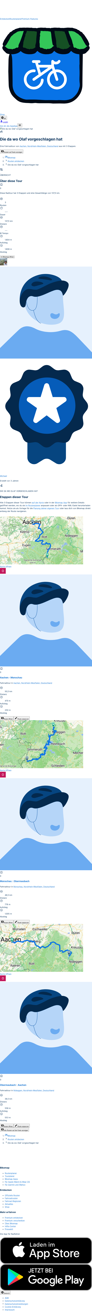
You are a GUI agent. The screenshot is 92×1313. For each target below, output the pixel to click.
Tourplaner (9, 1176)
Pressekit (9, 1229)
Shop (7, 1207)
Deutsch (7, 1293)
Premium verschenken (15, 1220)
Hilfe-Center (10, 1226)
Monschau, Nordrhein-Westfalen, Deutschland (34, 886)
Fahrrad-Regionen (13, 1201)
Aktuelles (9, 1204)
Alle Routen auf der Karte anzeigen (16, 1130)
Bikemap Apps (11, 1179)
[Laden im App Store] (46, 1250)
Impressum (10, 1309)
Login (5, 122)
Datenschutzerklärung (15, 1301)
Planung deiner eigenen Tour (46, 508)
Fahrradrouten (11, 1198)
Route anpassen (23, 719)
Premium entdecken (14, 1217)
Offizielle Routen (12, 1195)
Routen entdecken (16, 161)
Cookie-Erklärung (13, 1307)
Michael (3, 476)
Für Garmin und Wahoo (15, 1184)
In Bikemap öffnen (7, 257)
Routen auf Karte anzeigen (13, 152)
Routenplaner (16, 19)
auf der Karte (38, 502)
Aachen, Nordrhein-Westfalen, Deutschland (39, 146)
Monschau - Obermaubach (14, 881)
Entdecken (5, 19)
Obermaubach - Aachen (13, 1085)
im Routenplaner (33, 505)
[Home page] (46, 8)
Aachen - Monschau (11, 677)
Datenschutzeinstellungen (16, 1304)
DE (5, 118)
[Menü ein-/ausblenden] (19, 125)
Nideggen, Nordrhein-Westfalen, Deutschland (33, 1090)
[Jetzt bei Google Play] (46, 1277)
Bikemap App (61, 502)
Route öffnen (8, 719)
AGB (7, 1298)
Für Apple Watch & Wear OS (17, 1182)
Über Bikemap (11, 1223)
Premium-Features (30, 19)
